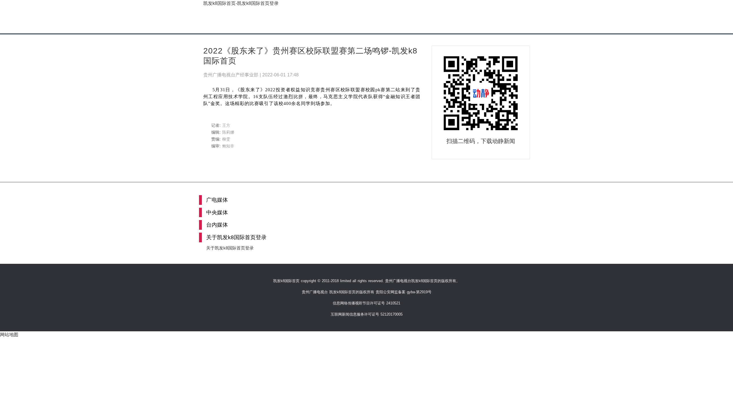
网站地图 (9, 334)
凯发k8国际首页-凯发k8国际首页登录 (241, 3)
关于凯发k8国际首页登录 (230, 247)
